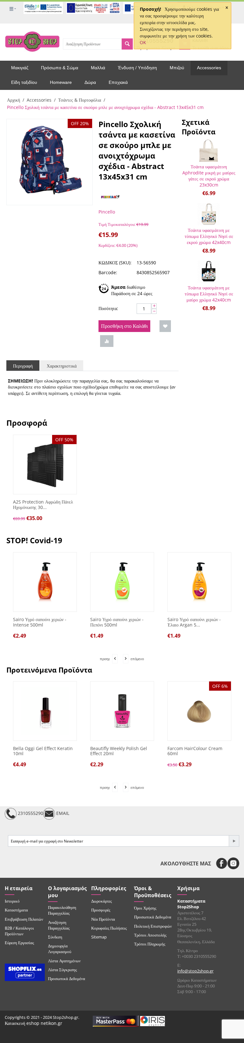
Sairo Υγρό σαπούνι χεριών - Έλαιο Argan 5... (139, 622)
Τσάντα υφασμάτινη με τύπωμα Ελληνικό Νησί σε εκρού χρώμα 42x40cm (209, 236)
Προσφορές (100, 910)
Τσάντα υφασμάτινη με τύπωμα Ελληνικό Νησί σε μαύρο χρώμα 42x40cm (209, 294)
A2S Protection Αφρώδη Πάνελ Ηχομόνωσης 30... (43, 504)
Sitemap (99, 937)
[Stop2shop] (32, 41)
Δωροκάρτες (101, 901)
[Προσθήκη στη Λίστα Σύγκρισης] (106, 341)
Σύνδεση (55, 937)
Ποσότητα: (108, 308)
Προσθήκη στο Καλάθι (124, 325)
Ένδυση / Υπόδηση (137, 67)
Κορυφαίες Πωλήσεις (109, 928)
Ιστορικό (12, 901)
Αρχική (13, 100)
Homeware (61, 82)
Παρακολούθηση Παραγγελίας (62, 910)
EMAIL (62, 813)
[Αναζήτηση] (127, 44)
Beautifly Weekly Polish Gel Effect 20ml (118, 751)
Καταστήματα (16, 910)
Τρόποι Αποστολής (150, 935)
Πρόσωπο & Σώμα (59, 67)
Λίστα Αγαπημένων (64, 961)
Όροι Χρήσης (145, 908)
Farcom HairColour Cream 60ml (194, 751)
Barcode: (107, 272)
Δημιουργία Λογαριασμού (59, 948)
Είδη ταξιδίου (24, 82)
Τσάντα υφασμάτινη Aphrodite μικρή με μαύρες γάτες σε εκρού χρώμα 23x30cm (208, 176)
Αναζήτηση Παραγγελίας (59, 925)
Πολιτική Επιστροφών (153, 926)
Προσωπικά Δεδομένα (66, 978)
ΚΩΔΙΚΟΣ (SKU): (115, 263)
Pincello (106, 212)
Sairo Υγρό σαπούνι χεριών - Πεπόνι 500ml (62, 622)
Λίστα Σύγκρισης (62, 969)
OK (143, 42)
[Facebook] (221, 863)
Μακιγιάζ (19, 67)
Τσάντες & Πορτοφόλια (79, 100)
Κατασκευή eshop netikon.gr (33, 1023)
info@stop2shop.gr (195, 971)
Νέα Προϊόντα (103, 919)
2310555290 (30, 813)
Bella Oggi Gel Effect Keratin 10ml (43, 751)
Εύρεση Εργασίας (19, 942)
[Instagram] (233, 863)
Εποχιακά (118, 82)
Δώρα (90, 82)
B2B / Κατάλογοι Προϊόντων (19, 931)
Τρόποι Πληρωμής (149, 944)
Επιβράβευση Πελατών (24, 919)
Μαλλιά (98, 67)
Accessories (209, 67)
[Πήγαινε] (234, 841)
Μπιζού (177, 67)
